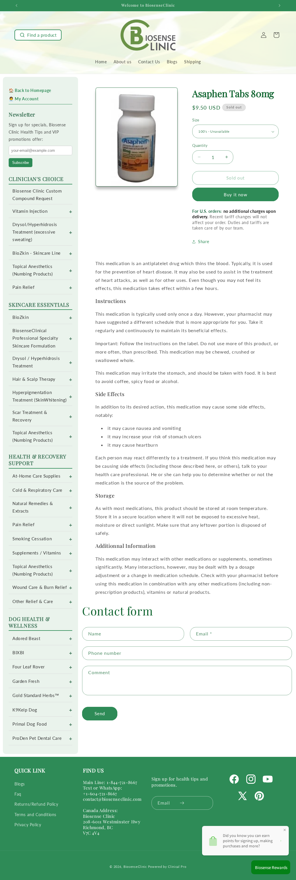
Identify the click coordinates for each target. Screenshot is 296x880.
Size (195, 120)
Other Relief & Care (32, 601)
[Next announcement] (279, 5)
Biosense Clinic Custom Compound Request (37, 194)
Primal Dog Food (29, 724)
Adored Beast (26, 638)
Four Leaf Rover (28, 666)
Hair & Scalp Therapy (34, 379)
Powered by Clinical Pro (167, 866)
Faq (17, 794)
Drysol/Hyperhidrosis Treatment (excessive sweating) (34, 232)
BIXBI (18, 652)
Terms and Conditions (35, 814)
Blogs (19, 783)
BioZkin (20, 317)
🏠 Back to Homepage (30, 90)
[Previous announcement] (16, 5)
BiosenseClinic (135, 866)
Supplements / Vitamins (36, 552)
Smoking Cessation (32, 538)
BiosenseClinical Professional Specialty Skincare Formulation (35, 338)
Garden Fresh (25, 681)
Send (100, 713)
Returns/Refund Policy (36, 804)
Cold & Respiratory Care (37, 490)
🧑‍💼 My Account (23, 98)
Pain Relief (23, 287)
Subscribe (20, 162)
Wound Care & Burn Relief (39, 587)
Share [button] (203, 241)
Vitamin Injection (29, 211)
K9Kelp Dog (24, 709)
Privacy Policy (27, 824)
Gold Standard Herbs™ (35, 695)
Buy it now (235, 194)
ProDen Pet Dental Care (37, 738)
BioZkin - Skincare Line (36, 253)
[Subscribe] (182, 803)
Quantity (200, 145)
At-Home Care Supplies (36, 476)
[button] (38, 34)
